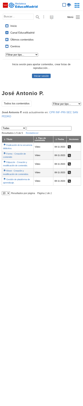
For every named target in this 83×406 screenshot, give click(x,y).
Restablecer (32, 133)
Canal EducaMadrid (22, 32)
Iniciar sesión (41, 75)
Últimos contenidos (22, 39)
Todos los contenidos (16, 103)
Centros (15, 46)
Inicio (13, 25)
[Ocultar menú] (73, 17)
